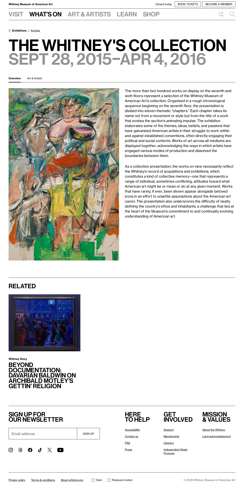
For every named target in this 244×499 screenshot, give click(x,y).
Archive (35, 30)
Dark (99, 480)
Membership (171, 436)
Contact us (131, 436)
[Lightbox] (64, 174)
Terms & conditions (43, 480)
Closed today (163, 4)
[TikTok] (40, 450)
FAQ (127, 442)
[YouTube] (60, 450)
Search (230, 14)
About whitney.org (72, 480)
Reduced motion (122, 480)
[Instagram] (11, 450)
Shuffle (220, 14)
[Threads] (20, 450)
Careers (169, 442)
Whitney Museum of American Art (31, 4)
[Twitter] (49, 450)
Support (169, 429)
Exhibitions (19, 30)
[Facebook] (30, 450)
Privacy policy (17, 480)
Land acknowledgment (216, 436)
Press (128, 449)
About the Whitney (213, 429)
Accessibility (132, 429)
